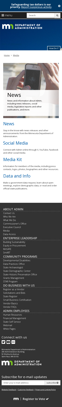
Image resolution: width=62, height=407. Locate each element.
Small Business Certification (17, 299)
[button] (53, 48)
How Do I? (54, 48)
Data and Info (17, 176)
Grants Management (13, 277)
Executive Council (12, 227)
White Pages (9, 328)
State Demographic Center (17, 270)
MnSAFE (7, 249)
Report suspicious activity (36, 7)
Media (16, 55)
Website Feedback (9, 389)
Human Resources (12, 314)
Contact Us (9, 213)
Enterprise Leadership (20, 238)
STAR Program (10, 281)
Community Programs (20, 256)
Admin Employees (16, 311)
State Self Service (12, 321)
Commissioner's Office (14, 223)
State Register (10, 296)
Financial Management (14, 318)
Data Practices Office (14, 263)
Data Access (9, 234)
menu (8, 15)
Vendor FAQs (10, 306)
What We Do (9, 220)
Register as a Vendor (13, 289)
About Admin (13, 209)
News (8, 124)
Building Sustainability (14, 242)
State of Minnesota (11, 43)
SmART (6, 252)
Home (7, 55)
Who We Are (9, 216)
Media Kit (12, 159)
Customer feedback (26, 389)
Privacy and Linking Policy (45, 389)
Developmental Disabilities (16, 260)
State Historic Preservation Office (20, 274)
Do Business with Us (19, 285)
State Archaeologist (13, 267)
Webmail (7, 325)
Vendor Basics (10, 303)
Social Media (15, 143)
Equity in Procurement (14, 245)
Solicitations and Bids (14, 292)
